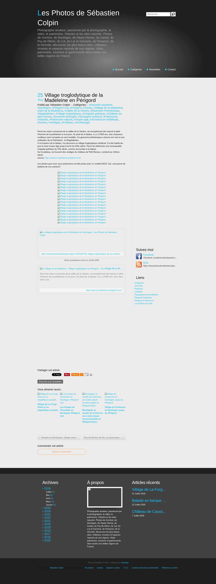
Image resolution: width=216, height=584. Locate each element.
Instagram (139, 283)
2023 (47, 514)
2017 (47, 533)
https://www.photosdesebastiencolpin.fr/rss (160, 266)
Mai (47, 495)
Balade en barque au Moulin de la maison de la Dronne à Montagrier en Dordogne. (149, 500)
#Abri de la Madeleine (50, 110)
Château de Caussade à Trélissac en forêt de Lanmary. (149, 511)
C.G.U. (126, 568)
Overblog (124, 563)
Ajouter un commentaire (61, 452)
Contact (172, 69)
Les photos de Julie (143, 303)
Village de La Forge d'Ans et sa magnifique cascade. (149, 489)
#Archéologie (82, 122)
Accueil (119, 69)
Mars (48, 501)
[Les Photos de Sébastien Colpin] (104, 488)
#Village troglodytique (68, 113)
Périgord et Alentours (144, 300)
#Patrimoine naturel (60, 119)
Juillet (48, 492)
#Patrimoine (110, 116)
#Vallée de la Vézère (77, 110)
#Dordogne (44, 107)
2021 (47, 521)
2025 (47, 508)
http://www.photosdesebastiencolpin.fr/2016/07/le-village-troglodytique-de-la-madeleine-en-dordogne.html (81, 254)
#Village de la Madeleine (108, 107)
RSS (145, 263)
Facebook (148, 255)
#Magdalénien (45, 113)
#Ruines (42, 122)
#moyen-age (81, 119)
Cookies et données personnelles (145, 568)
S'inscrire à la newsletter (50, 381)
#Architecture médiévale (104, 119)
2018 (47, 530)
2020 (47, 524)
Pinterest (138, 289)
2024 (47, 511)
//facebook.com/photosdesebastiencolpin (160, 258)
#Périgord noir (60, 107)
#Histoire (42, 119)
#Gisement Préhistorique (104, 110)
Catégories (136, 69)
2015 (47, 540)
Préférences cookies (170, 568)
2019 (47, 527)
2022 (47, 517)
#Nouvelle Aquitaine (100, 104)
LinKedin (138, 291)
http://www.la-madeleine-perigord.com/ (63, 158)
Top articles (89, 568)
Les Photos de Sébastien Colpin (78, 18)
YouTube (138, 286)
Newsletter (154, 69)
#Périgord (75, 107)
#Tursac (87, 107)
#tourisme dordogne (65, 116)
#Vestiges (54, 122)
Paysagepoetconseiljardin (146, 294)
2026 (47, 488)
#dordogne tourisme (90, 116)
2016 (47, 537)
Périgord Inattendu (143, 297)
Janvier (49, 505)
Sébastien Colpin (56, 568)
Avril (48, 498)
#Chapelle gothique (93, 113)
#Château (67, 122)
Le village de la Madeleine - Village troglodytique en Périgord (112, 268)
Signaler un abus (113, 568)
